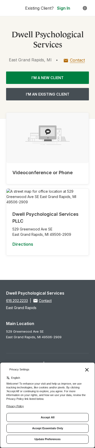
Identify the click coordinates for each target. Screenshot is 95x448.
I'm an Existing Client (47, 94)
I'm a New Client (47, 78)
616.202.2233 (17, 300)
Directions (22, 244)
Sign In (63, 8)
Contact (77, 60)
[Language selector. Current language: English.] (85, 8)
